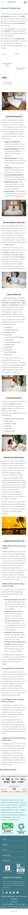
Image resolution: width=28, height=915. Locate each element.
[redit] (17, 893)
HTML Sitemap (13, 907)
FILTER (4, 54)
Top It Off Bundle (7, 82)
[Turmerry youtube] (13, 892)
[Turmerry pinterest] (10, 892)
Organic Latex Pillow (20, 68)
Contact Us (14, 902)
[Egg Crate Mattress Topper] (7, 59)
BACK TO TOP (14, 911)
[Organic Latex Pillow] (21, 62)
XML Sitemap (23, 907)
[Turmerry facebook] (3, 892)
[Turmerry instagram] (6, 892)
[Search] (22, 2)
